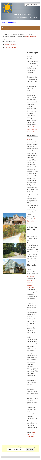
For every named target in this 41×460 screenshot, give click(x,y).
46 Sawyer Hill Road (31, 221)
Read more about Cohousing (31, 434)
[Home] (7, 12)
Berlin (29, 139)
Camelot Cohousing (11, 47)
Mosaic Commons (10, 44)
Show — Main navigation (9, 22)
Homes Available (30, 36)
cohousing (30, 276)
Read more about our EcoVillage (32, 129)
